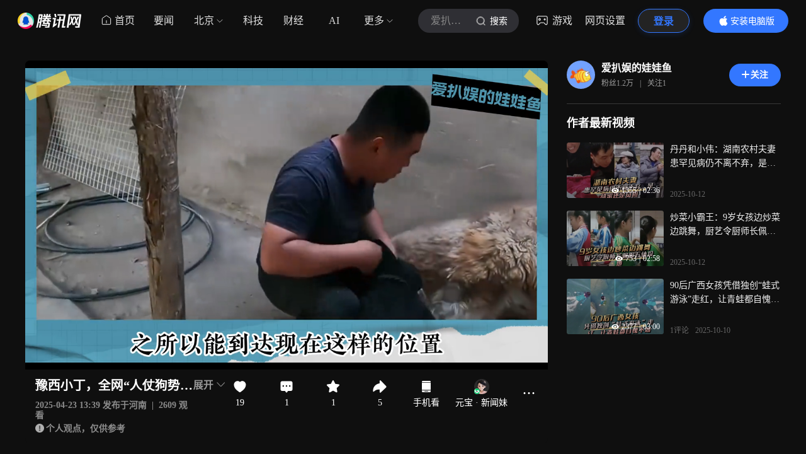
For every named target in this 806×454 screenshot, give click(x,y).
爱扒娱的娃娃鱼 (636, 67)
